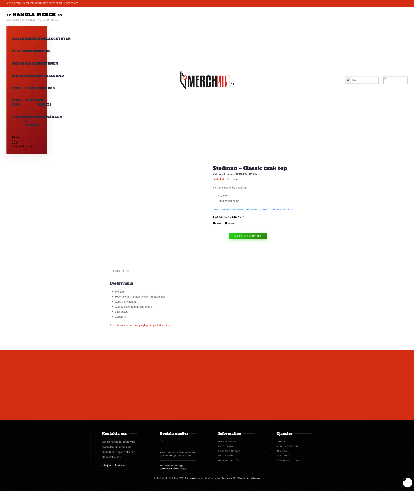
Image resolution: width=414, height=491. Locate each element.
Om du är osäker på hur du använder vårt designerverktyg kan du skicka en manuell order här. (253, 209)
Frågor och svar (229, 451)
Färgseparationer (288, 460)
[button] (34, 16)
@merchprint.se (167, 468)
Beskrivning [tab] (121, 271)
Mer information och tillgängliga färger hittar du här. (141, 325)
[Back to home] (207, 80)
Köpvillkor (226, 446)
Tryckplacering (229, 216)
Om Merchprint (228, 441)
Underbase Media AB (226, 478)
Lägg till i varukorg (248, 236)
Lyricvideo (284, 456)
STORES (281, 441)
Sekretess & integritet (194, 478)
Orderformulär (228, 460)
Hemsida (282, 451)
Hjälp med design (288, 446)
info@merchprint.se (113, 465)
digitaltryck (223, 179)
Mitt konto (225, 456)
